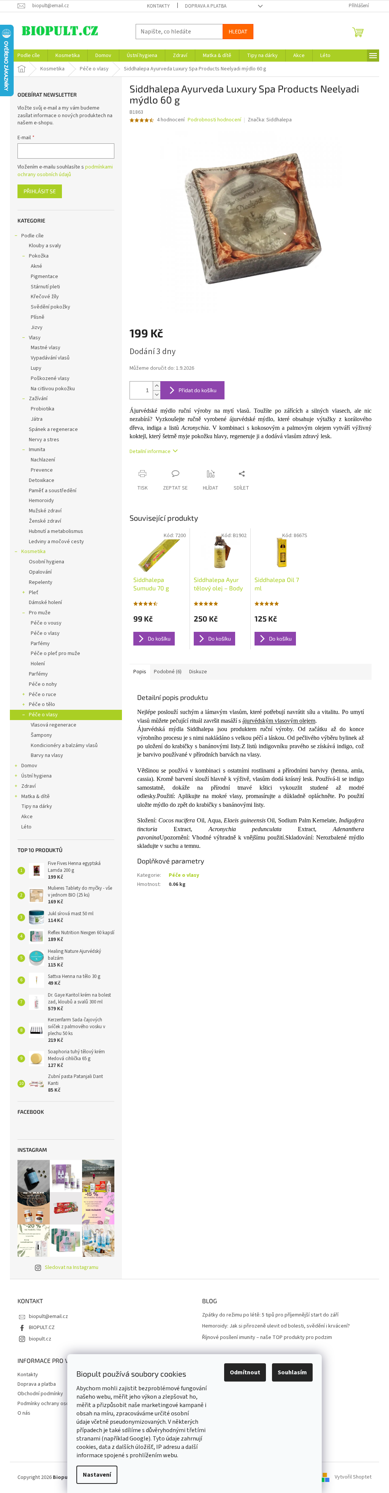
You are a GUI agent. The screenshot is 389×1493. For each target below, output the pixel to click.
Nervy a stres (44, 440)
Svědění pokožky (50, 307)
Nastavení (97, 1475)
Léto (26, 827)
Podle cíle (32, 236)
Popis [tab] (139, 672)
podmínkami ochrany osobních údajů (65, 170)
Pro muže (40, 613)
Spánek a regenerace (53, 429)
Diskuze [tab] (198, 672)
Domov (29, 766)
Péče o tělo (42, 704)
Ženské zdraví (45, 521)
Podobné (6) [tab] (168, 672)
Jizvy (37, 327)
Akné (36, 266)
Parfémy (40, 643)
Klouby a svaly (45, 246)
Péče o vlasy (45, 633)
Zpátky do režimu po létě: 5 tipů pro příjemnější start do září (270, 1315)
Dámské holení (45, 602)
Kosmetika (33, 551)
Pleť (33, 592)
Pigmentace (44, 276)
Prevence (42, 470)
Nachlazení (43, 460)
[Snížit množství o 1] (156, 394)
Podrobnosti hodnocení (214, 120)
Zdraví (28, 786)
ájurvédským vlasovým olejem (278, 720)
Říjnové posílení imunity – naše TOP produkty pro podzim (267, 1337)
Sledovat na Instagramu (71, 1267)
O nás (23, 1413)
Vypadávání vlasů (50, 358)
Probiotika (42, 409)
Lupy (36, 368)
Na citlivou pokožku (53, 389)
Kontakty (158, 6)
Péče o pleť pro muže (55, 653)
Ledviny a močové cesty (56, 541)
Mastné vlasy (45, 347)
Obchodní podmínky (40, 1394)
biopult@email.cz (48, 1316)
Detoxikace (41, 480)
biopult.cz (40, 1339)
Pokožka (39, 256)
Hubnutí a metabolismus (56, 531)
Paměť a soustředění (52, 490)
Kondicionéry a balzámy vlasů (64, 745)
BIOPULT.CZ (42, 1327)
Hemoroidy (41, 500)
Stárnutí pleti (45, 287)
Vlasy (35, 338)
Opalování (40, 572)
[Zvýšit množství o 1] (156, 386)
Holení (38, 664)
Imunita (37, 449)
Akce (27, 816)
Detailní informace (150, 451)
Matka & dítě (35, 796)
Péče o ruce (42, 694)
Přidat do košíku (198, 390)
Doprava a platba (205, 6)
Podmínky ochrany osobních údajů (56, 1403)
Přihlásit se (40, 191)
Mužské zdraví (45, 511)
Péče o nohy (43, 684)
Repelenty (40, 582)
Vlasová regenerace (53, 725)
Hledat (238, 31)
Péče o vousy (46, 623)
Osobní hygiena (46, 562)
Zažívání (38, 398)
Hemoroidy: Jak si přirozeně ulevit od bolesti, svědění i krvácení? (276, 1326)
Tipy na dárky (36, 806)
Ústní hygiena (36, 776)
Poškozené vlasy (50, 378)
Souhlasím (292, 1372)
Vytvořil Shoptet (353, 1477)
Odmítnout (245, 1372)
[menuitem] (28, 55)
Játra (37, 419)
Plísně (37, 317)
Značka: (270, 120)
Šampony (41, 735)
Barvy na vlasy (47, 755)
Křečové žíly (45, 297)
